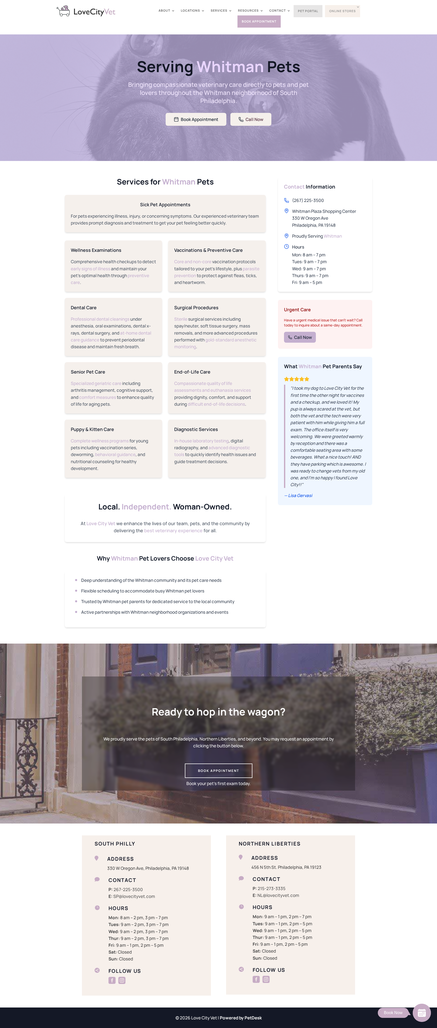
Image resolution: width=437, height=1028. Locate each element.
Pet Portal (308, 11)
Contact (277, 11)
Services (219, 11)
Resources (248, 11)
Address (120, 858)
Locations (190, 11)
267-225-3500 (128, 889)
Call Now (254, 119)
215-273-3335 (272, 888)
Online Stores (342, 11)
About (164, 11)
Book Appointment (259, 21)
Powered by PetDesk (241, 1018)
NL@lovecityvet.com (278, 895)
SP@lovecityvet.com (134, 896)
